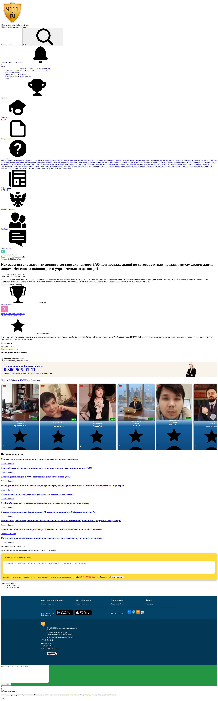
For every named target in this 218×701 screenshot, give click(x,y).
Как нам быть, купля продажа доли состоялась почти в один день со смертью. (39, 459)
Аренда (71, 160)
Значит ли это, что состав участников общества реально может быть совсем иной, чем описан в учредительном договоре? (61, 520)
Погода (210, 164)
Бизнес (101, 160)
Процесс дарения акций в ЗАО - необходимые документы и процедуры (36, 477)
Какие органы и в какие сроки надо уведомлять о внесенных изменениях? (37, 494)
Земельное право (60, 162)
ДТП (208, 160)
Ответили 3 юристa (8, 534)
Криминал (5, 164)
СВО (85, 166)
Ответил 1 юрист (7, 464)
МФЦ (90, 164)
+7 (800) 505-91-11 (47, 640)
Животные (5, 162)
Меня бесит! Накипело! (59, 164)
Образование (181, 164)
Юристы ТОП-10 (12, 70)
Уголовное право (206, 166)
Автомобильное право (20, 160)
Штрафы (24, 168)
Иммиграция (77, 162)
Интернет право (137, 162)
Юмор (48, 168)
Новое (10, 74)
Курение (20, 164)
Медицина (45, 164)
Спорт (141, 166)
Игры (69, 162)
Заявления (49, 162)
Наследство (104, 164)
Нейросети (125, 164)
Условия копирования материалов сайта (60, 637)
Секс (90, 166)
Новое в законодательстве (140, 164)
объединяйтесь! (23, 25)
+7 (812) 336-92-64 (47, 646)
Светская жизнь (77, 166)
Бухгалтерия (109, 160)
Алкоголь (55, 160)
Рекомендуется (6, 304)
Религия (67, 166)
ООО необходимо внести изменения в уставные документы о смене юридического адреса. (45, 503)
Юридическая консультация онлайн (14, 27)
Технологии (183, 166)
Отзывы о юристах (47, 604)
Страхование (149, 166)
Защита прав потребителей (34, 162)
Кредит (213, 162)
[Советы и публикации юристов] (12, 23)
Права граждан (22, 166)
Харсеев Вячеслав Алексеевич (13, 314)
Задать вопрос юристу (9, 349)
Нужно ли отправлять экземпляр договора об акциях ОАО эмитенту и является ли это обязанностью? (51, 529)
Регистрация (36, 380)
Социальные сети (132, 166)
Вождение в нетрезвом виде (137, 160)
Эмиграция (41, 168)
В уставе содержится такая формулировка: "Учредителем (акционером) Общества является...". (48, 512)
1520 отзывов (42, 333)
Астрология (79, 160)
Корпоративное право (181, 162)
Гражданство (163, 160)
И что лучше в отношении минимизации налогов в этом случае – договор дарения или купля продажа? (52, 538)
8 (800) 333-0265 (43, 69)
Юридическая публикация (61, 168)
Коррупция (194, 162)
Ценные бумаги (15, 168)
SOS (7, 79)
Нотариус (162, 164)
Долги (182, 160)
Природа (43, 166)
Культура (13, 164)
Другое (203, 160)
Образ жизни (171, 164)
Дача (171, 160)
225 (17, 585)
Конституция (167, 162)
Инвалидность (88, 162)
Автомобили (6, 160)
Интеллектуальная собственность (117, 162)
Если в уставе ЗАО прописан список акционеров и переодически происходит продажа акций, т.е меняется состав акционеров (62, 485)
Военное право (120, 160)
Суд (168, 166)
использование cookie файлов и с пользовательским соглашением (91, 695)
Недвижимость (115, 164)
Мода (71, 164)
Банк (86, 160)
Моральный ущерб (80, 164)
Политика (5, 166)
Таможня (174, 166)
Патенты (204, 164)
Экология (32, 168)
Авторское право (36, 160)
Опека (197, 164)
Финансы (5, 168)
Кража (208, 162)
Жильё (12, 162)
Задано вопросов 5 (8, 257)
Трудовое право (194, 166)
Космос (202, 162)
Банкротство (93, 160)
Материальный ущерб (32, 164)
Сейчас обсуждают (12, 72)
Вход (3, 67)
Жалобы (214, 160)
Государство (153, 160)
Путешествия (52, 166)
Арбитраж (63, 160)
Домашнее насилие (192, 160)
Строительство (161, 166)
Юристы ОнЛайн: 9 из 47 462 (13, 380)
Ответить (5, 285)
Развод (61, 166)
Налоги (96, 164)
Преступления (34, 166)
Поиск (27, 380)
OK (3, 699)
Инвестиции (99, 162)
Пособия (12, 166)
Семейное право (98, 166)
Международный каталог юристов (52, 600)
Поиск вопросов (81, 604)
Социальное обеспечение (115, 166)
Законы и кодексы (117, 600)
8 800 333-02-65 (87, 577)
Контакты (149, 600)
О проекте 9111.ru (117, 604)
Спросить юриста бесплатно (12, 62)
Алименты (47, 160)
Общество (191, 164)
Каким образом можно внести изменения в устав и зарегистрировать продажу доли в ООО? (46, 468)
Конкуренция (156, 162)
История (147, 162)
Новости (154, 164)
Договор (176, 160)
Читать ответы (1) (16, 285)
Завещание (19, 162)
